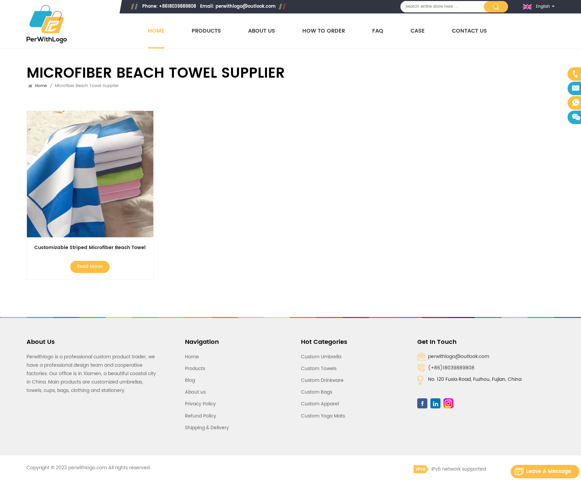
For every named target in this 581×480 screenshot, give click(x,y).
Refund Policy (200, 416)
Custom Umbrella (321, 357)
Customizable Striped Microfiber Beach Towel (90, 247)
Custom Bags (316, 392)
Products (206, 31)
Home (156, 31)
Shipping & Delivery (207, 428)
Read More (89, 266)
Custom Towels (319, 368)
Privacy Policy (200, 404)
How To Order (323, 31)
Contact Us (469, 31)
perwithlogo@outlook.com (246, 6)
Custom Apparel (320, 404)
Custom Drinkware (322, 380)
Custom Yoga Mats (323, 416)
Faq (377, 31)
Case (418, 31)
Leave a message (548, 471)
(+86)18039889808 (451, 368)
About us (261, 31)
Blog (190, 380)
